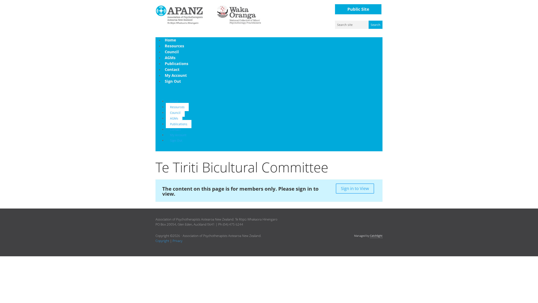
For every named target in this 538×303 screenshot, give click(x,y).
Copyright (162, 241)
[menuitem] (170, 40)
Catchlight (376, 236)
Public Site (358, 9)
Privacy (177, 241)
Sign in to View (355, 188)
